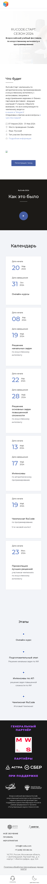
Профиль (8, 837)
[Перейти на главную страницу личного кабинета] (6, 4)
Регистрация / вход (23, 163)
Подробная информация (20, 138)
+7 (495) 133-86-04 (23, 850)
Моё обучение (10, 833)
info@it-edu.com (23, 846)
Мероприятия (10, 841)
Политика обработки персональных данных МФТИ (23, 868)
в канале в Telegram (15, 112)
